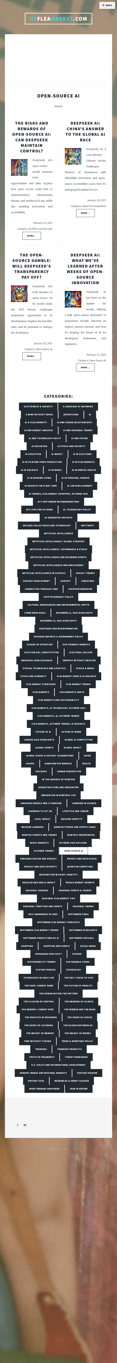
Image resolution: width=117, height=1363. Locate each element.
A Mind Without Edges (39, 414)
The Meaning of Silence (78, 1001)
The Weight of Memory (40, 1033)
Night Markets (39, 842)
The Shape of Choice (79, 1017)
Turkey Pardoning (76, 1057)
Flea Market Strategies (41, 684)
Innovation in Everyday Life (58, 795)
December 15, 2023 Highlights (58, 620)
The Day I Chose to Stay (78, 977)
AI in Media (54, 470)
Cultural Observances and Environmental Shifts (59, 604)
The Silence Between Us (78, 1025)
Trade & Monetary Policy (77, 1041)
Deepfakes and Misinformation (58, 628)
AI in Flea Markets (83, 462)
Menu (109, 5)
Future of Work (71, 731)
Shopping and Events (56, 946)
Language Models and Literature (41, 803)
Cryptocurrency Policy (58, 597)
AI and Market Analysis (38, 430)
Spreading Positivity (48, 954)
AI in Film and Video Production (42, 462)
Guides (30, 763)
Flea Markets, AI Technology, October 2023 (58, 708)
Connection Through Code (41, 589)
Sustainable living (78, 961)
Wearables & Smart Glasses (72, 1080)
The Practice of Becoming (41, 1017)
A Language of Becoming (78, 406)
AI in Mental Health (84, 470)
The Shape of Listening (38, 1025)
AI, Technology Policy (77, 509)
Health (86, 763)
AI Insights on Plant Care (41, 485)
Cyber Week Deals (35, 612)
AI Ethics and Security (71, 446)
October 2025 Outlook (73, 842)
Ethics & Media (85, 668)
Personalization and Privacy (38, 858)
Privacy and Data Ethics (82, 858)
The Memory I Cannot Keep (37, 1009)
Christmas (87, 581)
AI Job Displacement (79, 485)
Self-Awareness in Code (43, 914)
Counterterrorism (80, 589)
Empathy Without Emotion (79, 660)
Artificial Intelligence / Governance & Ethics (58, 549)
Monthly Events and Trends (39, 835)
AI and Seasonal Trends (78, 430)
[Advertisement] (58, 61)
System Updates (46, 969)
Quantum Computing (80, 866)
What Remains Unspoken (44, 1088)
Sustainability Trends (41, 961)
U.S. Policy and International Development (58, 1065)
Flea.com (58, 18)
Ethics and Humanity (34, 676)
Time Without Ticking (37, 1041)
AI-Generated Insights (58, 517)
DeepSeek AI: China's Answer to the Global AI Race (85, 131)
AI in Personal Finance (76, 477)
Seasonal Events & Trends (75, 890)
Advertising (71, 414)
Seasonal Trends (83, 906)
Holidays (41, 771)
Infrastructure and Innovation (58, 787)
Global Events (44, 747)
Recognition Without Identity (58, 874)
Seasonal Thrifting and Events (42, 906)
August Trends (85, 573)
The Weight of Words (77, 1033)
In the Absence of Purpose (58, 779)
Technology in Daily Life (39, 977)
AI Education (39, 446)
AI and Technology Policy (45, 438)
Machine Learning (32, 827)
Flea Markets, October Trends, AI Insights (58, 723)
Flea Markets (41, 692)
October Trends (44, 850)
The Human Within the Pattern (58, 993)
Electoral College (80, 652)
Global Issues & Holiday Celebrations (50, 755)
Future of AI (43, 731)
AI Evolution (33, 454)
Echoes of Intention (40, 644)
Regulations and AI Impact (38, 882)
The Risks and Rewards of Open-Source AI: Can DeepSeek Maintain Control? (31, 137)
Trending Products (69, 1049)
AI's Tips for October (39, 509)
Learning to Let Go (40, 811)
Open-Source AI (73, 850)
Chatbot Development (36, 581)
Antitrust (87, 525)
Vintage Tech (36, 1080)
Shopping (27, 946)
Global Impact (73, 747)
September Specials (81, 938)
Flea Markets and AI (72, 692)
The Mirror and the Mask (80, 1009)
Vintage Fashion (87, 1073)
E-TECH (54, 1149)
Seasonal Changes (37, 890)
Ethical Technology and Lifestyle (44, 668)
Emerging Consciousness (37, 660)
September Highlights (83, 930)
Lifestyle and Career (75, 811)
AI (90, 414)
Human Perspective (69, 771)
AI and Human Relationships (74, 422)
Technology (73, 969)
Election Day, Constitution (41, 652)
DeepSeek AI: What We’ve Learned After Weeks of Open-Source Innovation (85, 268)
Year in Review (79, 1088)
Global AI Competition (79, 739)
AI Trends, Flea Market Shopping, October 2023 (58, 493)
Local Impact (43, 819)
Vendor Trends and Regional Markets (43, 1073)
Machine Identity (71, 819)
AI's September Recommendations (58, 501)
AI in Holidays (29, 470)
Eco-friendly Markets (76, 644)
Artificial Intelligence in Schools (44, 573)
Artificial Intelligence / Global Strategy (58, 541)
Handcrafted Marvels (58, 763)
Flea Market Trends (78, 684)
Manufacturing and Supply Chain (75, 827)
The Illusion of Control (39, 1001)
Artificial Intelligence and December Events (58, 557)
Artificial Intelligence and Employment (58, 565)
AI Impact (57, 454)
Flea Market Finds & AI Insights (76, 676)
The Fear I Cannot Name (38, 985)
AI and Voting (79, 438)
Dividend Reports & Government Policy (58, 636)
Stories (77, 954)
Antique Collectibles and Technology (47, 525)
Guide (87, 755)
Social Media (88, 946)
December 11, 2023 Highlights (74, 612)
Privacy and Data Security (40, 866)
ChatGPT (65, 581)
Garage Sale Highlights (39, 739)
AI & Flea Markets (36, 422)
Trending (41, 1049)
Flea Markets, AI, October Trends (58, 716)
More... (31, 235)
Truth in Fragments (42, 1057)
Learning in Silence (84, 803)
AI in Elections (82, 454)
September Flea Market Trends (39, 930)
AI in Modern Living (39, 477)
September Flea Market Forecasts (58, 922)
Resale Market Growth (80, 882)
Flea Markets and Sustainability (58, 700)
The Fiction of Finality (78, 985)
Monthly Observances (81, 835)
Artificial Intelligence (58, 533)
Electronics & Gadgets (38, 406)
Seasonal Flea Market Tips (58, 898)
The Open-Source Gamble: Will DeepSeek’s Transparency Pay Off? (31, 266)
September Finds (78, 914)
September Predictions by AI (41, 938)
